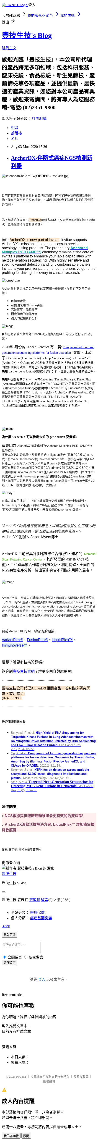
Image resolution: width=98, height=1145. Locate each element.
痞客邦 (34, 900)
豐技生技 (20, 671)
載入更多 (9, 935)
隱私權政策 (81, 1076)
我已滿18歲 (11, 1136)
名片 (14, 139)
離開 (26, 1136)
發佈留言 (9, 962)
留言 (44, 900)
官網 (31, 671)
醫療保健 (37, 912)
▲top (6, 926)
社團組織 (39, 119)
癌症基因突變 (41, 918)
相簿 (14, 128)
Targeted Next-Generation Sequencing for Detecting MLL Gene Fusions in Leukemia (52, 784)
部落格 (16, 133)
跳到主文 (9, 48)
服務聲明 (49, 1081)
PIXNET (21, 1076)
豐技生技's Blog (27, 35)
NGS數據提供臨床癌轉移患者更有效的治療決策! (44, 816)
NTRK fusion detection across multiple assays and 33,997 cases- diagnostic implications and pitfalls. (50, 774)
